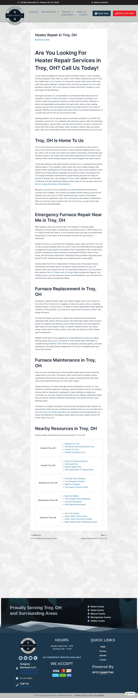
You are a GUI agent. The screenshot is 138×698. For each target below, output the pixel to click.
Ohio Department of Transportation (79, 470)
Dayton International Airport (76, 461)
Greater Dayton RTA (73, 467)
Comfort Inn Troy (72, 449)
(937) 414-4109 (26, 687)
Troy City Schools (72, 513)
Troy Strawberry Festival (75, 481)
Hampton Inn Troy (72, 444)
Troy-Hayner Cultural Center (76, 487)
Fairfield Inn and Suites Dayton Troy (79, 446)
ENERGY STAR (56, 344)
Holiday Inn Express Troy (75, 452)
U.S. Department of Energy (62, 272)
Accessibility (99, 695)
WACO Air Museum (72, 484)
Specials (66, 12)
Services (33, 12)
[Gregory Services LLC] (17, 668)
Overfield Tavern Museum (75, 478)
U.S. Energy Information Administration (54, 184)
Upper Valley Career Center (76, 516)
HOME (102, 647)
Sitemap (77, 695)
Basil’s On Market (72, 496)
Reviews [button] (131, 693)
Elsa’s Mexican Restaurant (75, 504)
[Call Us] (17, 685)
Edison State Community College (78, 519)
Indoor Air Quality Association (55, 412)
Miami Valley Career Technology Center (81, 522)
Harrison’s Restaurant (73, 502)
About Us (81, 12)
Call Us (24, 683)
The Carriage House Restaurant (77, 499)
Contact (83, 15)
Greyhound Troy (71, 464)
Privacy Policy (87, 695)
